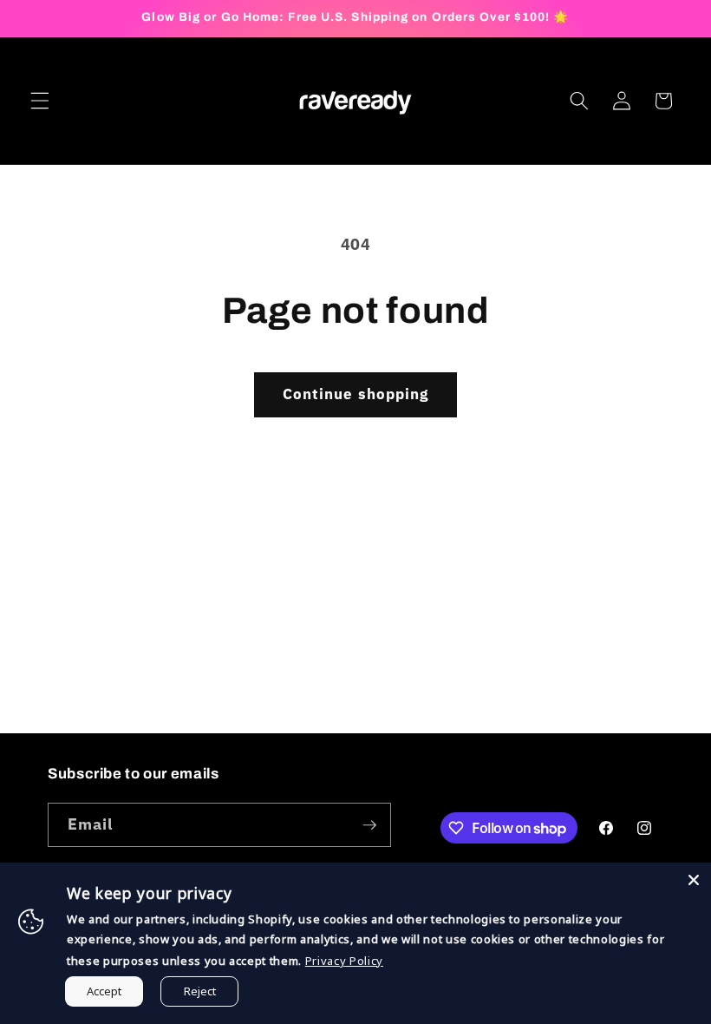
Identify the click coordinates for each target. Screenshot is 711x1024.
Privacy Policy (344, 960)
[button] (40, 100)
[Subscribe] (369, 825)
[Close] (693, 880)
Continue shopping (356, 394)
